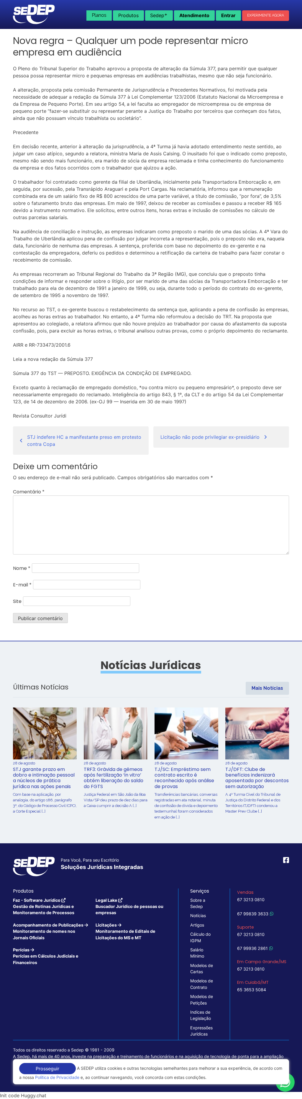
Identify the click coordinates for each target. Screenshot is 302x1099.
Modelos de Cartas (201, 968)
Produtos (128, 15)
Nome (21, 568)
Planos (99, 15)
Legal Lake (129, 906)
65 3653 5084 (251, 989)
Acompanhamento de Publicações (48, 931)
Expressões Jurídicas (201, 1030)
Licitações (125, 931)
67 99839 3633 (252, 913)
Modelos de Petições (201, 999)
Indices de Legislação (200, 1015)
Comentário (29, 491)
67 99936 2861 (252, 948)
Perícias (45, 956)
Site (17, 601)
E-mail (22, 584)
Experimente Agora (265, 15)
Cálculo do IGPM (200, 937)
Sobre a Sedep (197, 903)
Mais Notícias (267, 688)
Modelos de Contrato (201, 983)
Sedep (159, 14)
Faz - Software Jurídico (43, 906)
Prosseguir (47, 1069)
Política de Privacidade (57, 1077)
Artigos (197, 924)
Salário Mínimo (197, 952)
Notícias (198, 915)
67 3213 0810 (251, 899)
